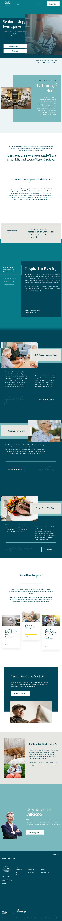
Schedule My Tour (34, 833)
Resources (18, 874)
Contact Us (52, 4)
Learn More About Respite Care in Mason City (32, 312)
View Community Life (12, 231)
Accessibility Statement (47, 917)
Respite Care (9, 284)
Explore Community (14, 469)
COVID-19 (56, 917)
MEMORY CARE (9, 281)
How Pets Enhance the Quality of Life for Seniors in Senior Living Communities (51, 634)
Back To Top (55, 854)
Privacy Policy (27, 917)
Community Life (45, 872)
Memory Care (38, 146)
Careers (18, 872)
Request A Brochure (19, 693)
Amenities (43, 869)
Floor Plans (19, 869)
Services (43, 867)
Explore (18, 867)
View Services (48, 549)
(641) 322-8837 (41, 4)
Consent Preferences (36, 917)
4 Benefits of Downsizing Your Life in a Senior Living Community (11, 633)
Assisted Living (27, 146)
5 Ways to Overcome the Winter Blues (30, 627)
